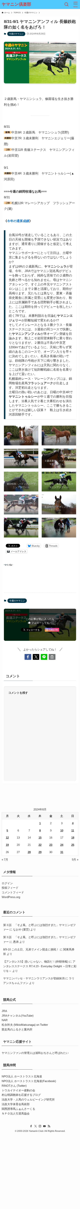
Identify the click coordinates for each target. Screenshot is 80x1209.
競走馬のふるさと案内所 (17, 1029)
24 (61, 844)
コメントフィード (13, 892)
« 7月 (5, 859)
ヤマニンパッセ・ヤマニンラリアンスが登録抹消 (34, 978)
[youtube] (44, 1126)
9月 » (75, 859)
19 (7, 844)
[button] (28, 657)
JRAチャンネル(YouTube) (17, 1015)
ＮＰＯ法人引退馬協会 (16, 1113)
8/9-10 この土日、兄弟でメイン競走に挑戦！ (31, 949)
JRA (4, 1011)
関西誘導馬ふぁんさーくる (18, 1108)
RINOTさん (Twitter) (14, 1085)
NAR (5, 1020)
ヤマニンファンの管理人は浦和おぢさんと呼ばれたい (35, 1052)
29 (40, 852)
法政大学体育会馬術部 (16, 1104)
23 (50, 844)
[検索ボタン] (66, 4)
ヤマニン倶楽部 (16, 4)
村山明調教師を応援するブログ (21, 1094)
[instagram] (40, 1126)
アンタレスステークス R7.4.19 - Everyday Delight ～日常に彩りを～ (39, 966)
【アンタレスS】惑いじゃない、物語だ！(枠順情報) (35, 961)
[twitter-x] (35, 1126)
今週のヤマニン (16, 34)
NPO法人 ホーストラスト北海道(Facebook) (29, 1081)
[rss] (49, 1126)
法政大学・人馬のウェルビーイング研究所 (28, 1099)
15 (40, 837)
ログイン (7, 883)
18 (72, 837)
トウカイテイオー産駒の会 (18, 1090)
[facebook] (31, 1126)
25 (72, 844)
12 (7, 837)
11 (72, 830)
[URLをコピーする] (52, 657)
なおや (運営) (21, 929)
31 (61, 852)
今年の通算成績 (18, 221)
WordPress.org (11, 897)
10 (61, 830)
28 (29, 852)
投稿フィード (10, 887)
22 (40, 844)
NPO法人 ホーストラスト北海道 (22, 1076)
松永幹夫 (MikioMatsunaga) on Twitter (25, 1024)
